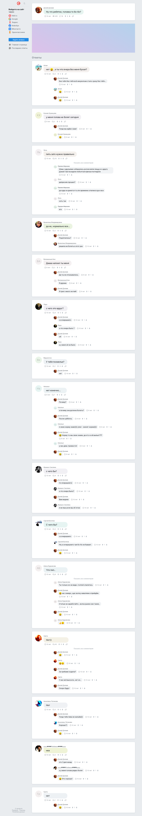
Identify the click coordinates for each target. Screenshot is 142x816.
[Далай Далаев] (39, 10)
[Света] (39, 638)
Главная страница (19, 45)
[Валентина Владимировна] (39, 224)
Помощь (22, 810)
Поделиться (73, 16)
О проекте (18, 808)
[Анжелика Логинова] (39, 703)
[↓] (69, 16)
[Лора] (39, 306)
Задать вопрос (19, 40)
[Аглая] (39, 67)
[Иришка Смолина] (39, 469)
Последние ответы (19, 48)
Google (15, 19)
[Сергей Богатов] (39, 523)
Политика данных (18, 812)
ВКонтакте (16, 29)
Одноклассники (18, 32)
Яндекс (15, 22)
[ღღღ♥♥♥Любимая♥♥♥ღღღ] (39, 748)
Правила (15, 810)
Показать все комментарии (83, 163)
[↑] (66, 16)
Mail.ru (14, 16)
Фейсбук (15, 26)
